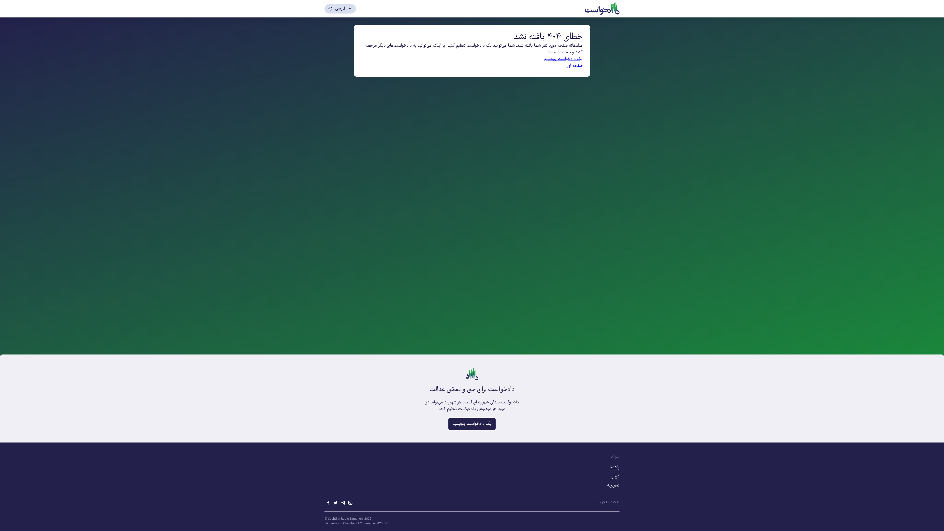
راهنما (615, 467)
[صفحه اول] (602, 8)
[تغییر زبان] (340, 9)
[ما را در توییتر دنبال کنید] (335, 502)
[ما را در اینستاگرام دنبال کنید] (350, 502)
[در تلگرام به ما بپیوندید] (343, 502)
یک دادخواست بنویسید (563, 59)
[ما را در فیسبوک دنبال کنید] (328, 502)
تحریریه (613, 485)
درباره (615, 476)
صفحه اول (574, 66)
